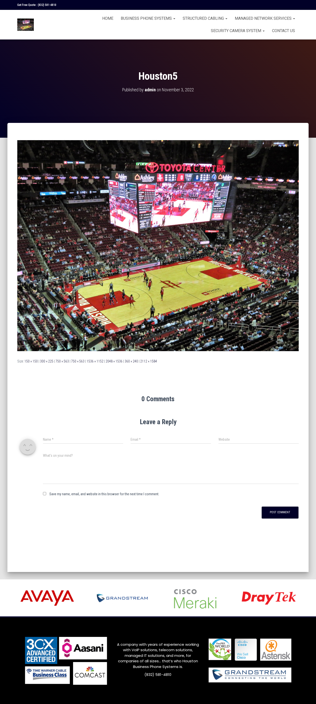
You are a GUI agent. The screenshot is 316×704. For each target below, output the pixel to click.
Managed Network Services (264, 18)
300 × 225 (46, 361)
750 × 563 (62, 361)
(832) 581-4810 (47, 5)
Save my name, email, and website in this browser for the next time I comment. (104, 494)
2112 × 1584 (148, 361)
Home (107, 18)
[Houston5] (158, 245)
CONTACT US (283, 30)
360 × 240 (131, 361)
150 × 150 (31, 361)
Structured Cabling (204, 18)
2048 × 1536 (114, 361)
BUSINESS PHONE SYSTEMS (147, 18)
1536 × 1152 (95, 361)
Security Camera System (236, 30)
